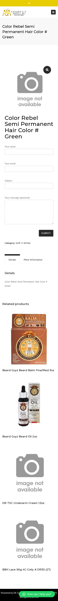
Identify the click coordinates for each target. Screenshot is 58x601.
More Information (33, 259)
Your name (10, 146)
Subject (8, 180)
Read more (29, 339)
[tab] (12, 259)
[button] (37, 594)
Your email (10, 163)
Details (12, 259)
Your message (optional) (17, 197)
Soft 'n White (23, 243)
